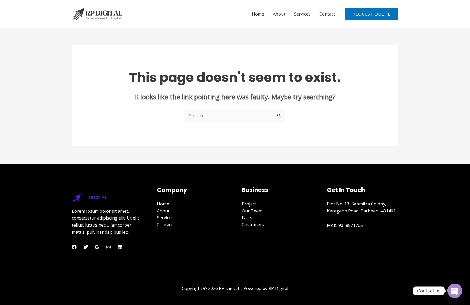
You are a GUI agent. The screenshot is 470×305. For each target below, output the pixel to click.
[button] (371, 14)
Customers (253, 225)
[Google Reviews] (97, 247)
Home (258, 14)
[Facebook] (74, 247)
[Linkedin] (120, 247)
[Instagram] (108, 247)
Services (302, 14)
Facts (247, 218)
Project (249, 204)
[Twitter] (85, 247)
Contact (327, 14)
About (279, 14)
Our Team (252, 211)
